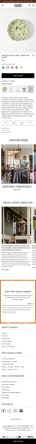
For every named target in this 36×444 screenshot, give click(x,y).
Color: (8, 64)
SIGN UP (30, 304)
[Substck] (21, 410)
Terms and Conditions (8, 384)
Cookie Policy (6, 389)
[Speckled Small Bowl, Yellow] (21, 67)
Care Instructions (6, 130)
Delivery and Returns (6, 132)
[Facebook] (3, 410)
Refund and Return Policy (9, 381)
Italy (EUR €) (15, 419)
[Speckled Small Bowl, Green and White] (7, 67)
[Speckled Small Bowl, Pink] (12, 67)
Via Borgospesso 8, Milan (9, 361)
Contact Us (5, 336)
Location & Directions (8, 358)
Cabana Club (5, 338)
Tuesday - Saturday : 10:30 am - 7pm (13, 367)
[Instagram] (9, 410)
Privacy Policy (6, 387)
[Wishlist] (33, 56)
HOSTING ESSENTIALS (17, 186)
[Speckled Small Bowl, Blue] (3, 67)
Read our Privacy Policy (9, 312)
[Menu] (3, 5)
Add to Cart (18, 441)
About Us (4, 333)
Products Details (5, 128)
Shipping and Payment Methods (11, 392)
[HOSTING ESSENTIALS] (17, 164)
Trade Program (6, 344)
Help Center (5, 395)
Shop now (17, 189)
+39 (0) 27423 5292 (7, 364)
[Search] (29, 5)
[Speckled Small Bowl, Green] (16, 67)
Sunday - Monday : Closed (9, 369)
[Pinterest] (15, 410)
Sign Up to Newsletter (8, 346)
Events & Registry (7, 341)
